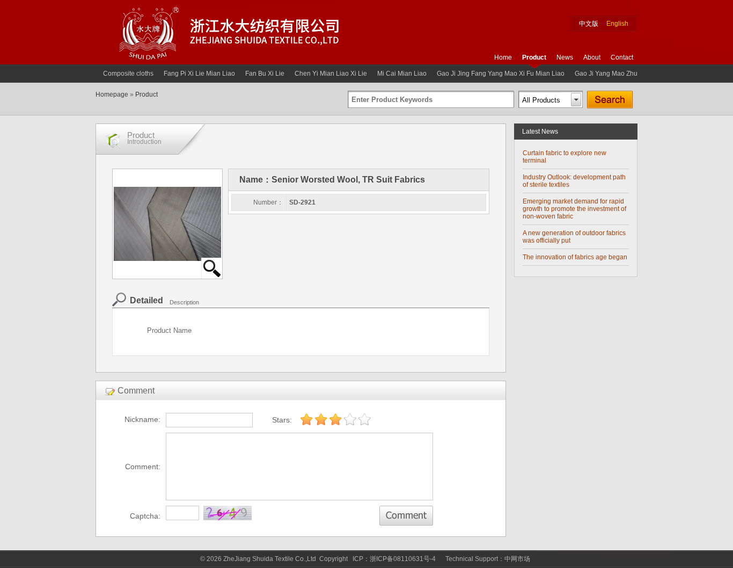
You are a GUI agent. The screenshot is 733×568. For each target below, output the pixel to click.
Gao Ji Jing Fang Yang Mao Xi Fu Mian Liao (501, 73)
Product (534, 57)
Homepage (112, 94)
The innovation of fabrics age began (575, 257)
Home (503, 57)
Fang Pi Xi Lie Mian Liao (199, 73)
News (564, 57)
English (617, 23)
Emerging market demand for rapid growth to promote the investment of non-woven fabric (574, 209)
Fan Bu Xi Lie (264, 73)
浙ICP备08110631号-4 (403, 559)
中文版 (588, 23)
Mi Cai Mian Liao (402, 73)
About (591, 57)
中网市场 (517, 559)
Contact (622, 57)
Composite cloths (128, 73)
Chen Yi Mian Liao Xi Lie (331, 73)
